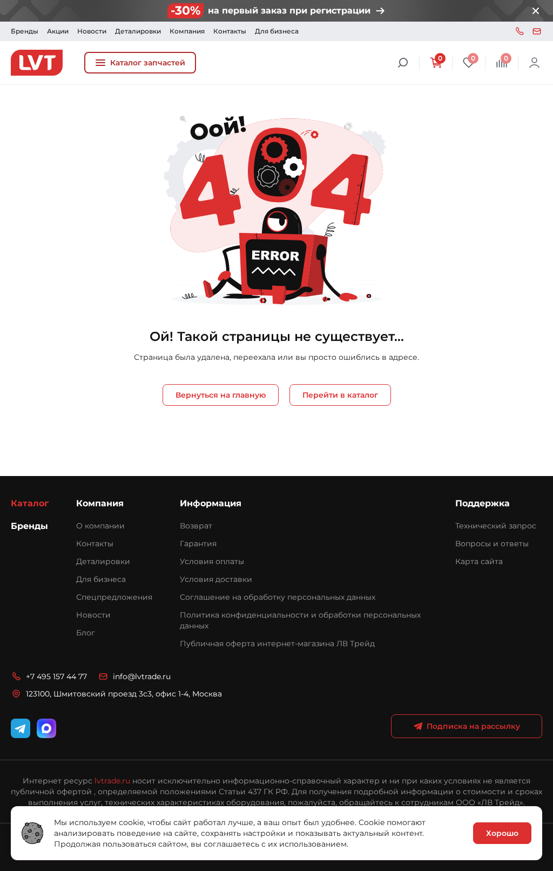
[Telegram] (20, 728)
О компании (100, 526)
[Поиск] (402, 62)
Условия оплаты (212, 561)
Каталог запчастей (147, 63)
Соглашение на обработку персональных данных (277, 597)
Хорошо (502, 833)
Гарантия (198, 543)
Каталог (30, 503)
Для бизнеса (277, 31)
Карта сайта (479, 561)
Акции (58, 31)
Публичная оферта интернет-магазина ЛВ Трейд (277, 643)
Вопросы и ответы (492, 543)
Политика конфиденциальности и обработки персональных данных (300, 620)
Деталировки (138, 31)
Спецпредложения (114, 597)
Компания (187, 31)
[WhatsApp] (46, 728)
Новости (91, 31)
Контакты (229, 31)
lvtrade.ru (112, 781)
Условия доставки (216, 579)
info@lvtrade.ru (536, 31)
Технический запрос (495, 526)
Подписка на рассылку (473, 726)
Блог (85, 633)
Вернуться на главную (221, 395)
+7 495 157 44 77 (519, 31)
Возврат (196, 526)
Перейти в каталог (340, 395)
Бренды (24, 31)
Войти (534, 62)
